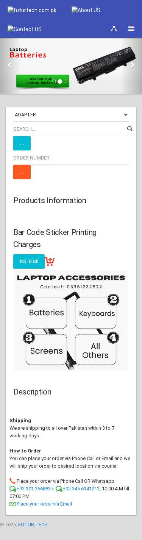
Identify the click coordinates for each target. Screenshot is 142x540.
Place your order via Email (44, 504)
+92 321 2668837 (34, 488)
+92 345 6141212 (81, 488)
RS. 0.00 (29, 261)
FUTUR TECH (33, 524)
